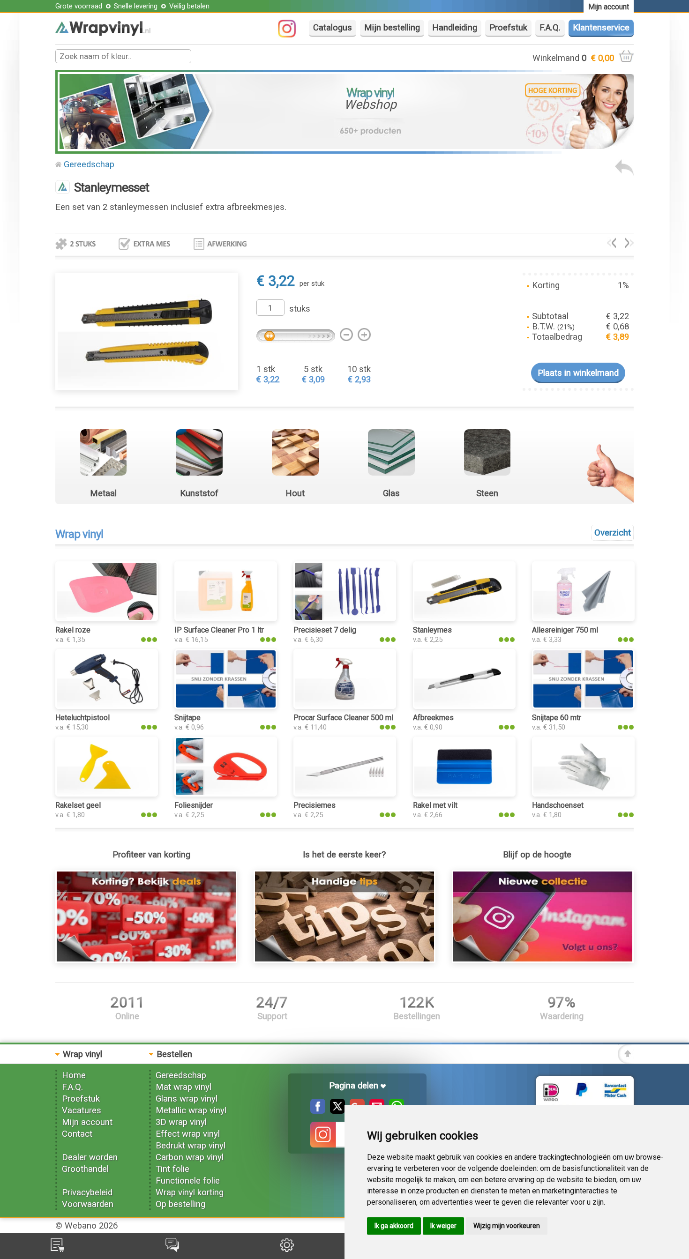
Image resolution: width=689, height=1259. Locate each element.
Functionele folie (188, 1181)
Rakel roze (72, 630)
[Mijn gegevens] (287, 1249)
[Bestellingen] (57, 1249)
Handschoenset (558, 805)
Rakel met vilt (435, 805)
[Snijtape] (225, 706)
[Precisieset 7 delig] (344, 618)
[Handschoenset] (629, 245)
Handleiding (454, 27)
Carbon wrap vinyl (190, 1157)
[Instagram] (291, 35)
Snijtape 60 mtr (556, 717)
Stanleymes (432, 630)
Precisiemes (314, 805)
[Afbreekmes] (464, 706)
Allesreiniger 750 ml (565, 630)
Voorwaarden (87, 1204)
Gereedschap (89, 164)
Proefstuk (508, 27)
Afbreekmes (433, 717)
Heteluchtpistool (82, 717)
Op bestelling (180, 1204)
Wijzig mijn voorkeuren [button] (506, 1225)
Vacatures (81, 1110)
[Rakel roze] (106, 618)
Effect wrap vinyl (188, 1134)
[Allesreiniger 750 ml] (583, 618)
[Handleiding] (345, 960)
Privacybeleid (87, 1192)
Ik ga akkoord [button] (393, 1225)
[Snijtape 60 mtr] (583, 706)
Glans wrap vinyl (186, 1099)
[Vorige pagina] (624, 173)
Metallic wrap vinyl (191, 1110)
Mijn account (87, 1122)
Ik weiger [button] (443, 1225)
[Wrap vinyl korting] (146, 960)
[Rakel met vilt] (464, 794)
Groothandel (85, 1169)
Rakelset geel (78, 805)
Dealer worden (90, 1157)
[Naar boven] (626, 1061)
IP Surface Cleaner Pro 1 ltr (219, 630)
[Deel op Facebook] (317, 1111)
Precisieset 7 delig (324, 630)
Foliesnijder (193, 805)
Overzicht (612, 533)
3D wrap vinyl (181, 1122)
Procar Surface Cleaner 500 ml (343, 717)
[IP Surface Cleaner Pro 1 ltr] (225, 618)
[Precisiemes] (344, 794)
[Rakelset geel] (106, 794)
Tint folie (172, 1169)
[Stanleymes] (611, 245)
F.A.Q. (550, 27)
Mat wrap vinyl (183, 1087)
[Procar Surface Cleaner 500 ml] (344, 706)
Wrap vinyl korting (190, 1192)
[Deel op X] (335, 1111)
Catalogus (332, 27)
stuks (299, 309)
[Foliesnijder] (225, 794)
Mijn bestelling (392, 27)
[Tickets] (172, 1249)
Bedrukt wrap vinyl (190, 1145)
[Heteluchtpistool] (106, 706)
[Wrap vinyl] (102, 33)
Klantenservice (601, 27)
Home (74, 1075)
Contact (77, 1134)
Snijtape (187, 717)
